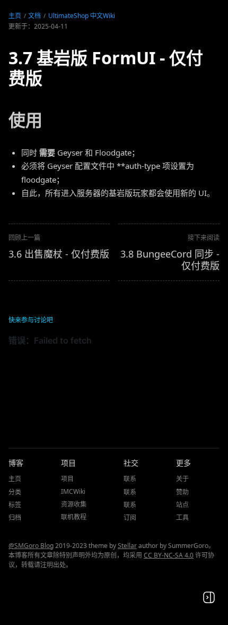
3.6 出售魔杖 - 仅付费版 (58, 253)
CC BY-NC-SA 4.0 (169, 555)
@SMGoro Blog (31, 545)
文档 (34, 15)
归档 (14, 517)
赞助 (182, 491)
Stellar (127, 545)
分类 (14, 491)
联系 (130, 478)
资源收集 (73, 504)
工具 (182, 517)
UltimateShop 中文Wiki (81, 15)
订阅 (130, 517)
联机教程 (73, 516)
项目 (67, 478)
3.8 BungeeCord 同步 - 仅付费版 (170, 259)
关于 (182, 478)
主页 (14, 15)
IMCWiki (73, 491)
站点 (182, 504)
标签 (14, 504)
